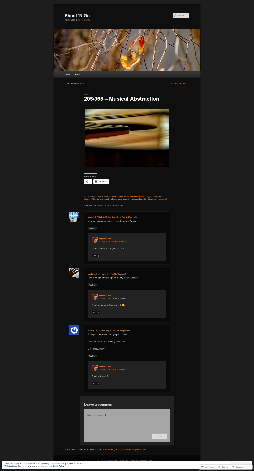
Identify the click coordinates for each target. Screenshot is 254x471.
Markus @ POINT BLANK (98, 217)
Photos (126, 196)
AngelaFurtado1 (140, 199)
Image (87, 94)
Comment (159, 436)
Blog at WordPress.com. (108, 460)
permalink (163, 199)
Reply (92, 228)
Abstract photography (101, 199)
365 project (157, 196)
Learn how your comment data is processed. (124, 449)
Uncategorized (136, 196)
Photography (117, 196)
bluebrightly (93, 274)
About (77, 74)
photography (116, 199)
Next (186, 83)
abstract (87, 199)
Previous (176, 83)
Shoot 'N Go (77, 15)
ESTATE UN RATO (95, 330)
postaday (127, 199)
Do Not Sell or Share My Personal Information (138, 460)
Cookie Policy (58, 466)
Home (67, 74)
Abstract (107, 196)
